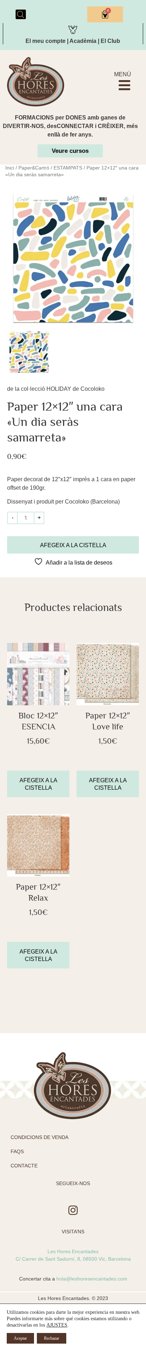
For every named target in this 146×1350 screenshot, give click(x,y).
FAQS (17, 1151)
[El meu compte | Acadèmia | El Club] (72, 28)
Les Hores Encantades (73, 1251)
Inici (9, 168)
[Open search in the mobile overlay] (20, 14)
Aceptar (20, 1338)
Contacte (24, 1165)
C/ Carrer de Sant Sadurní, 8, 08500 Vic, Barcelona (73, 1259)
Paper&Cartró (33, 168)
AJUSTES (56, 1325)
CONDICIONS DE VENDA (39, 1137)
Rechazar (51, 1338)
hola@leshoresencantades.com (91, 1279)
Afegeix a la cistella (73, 545)
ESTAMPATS (68, 168)
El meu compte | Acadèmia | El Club (73, 41)
